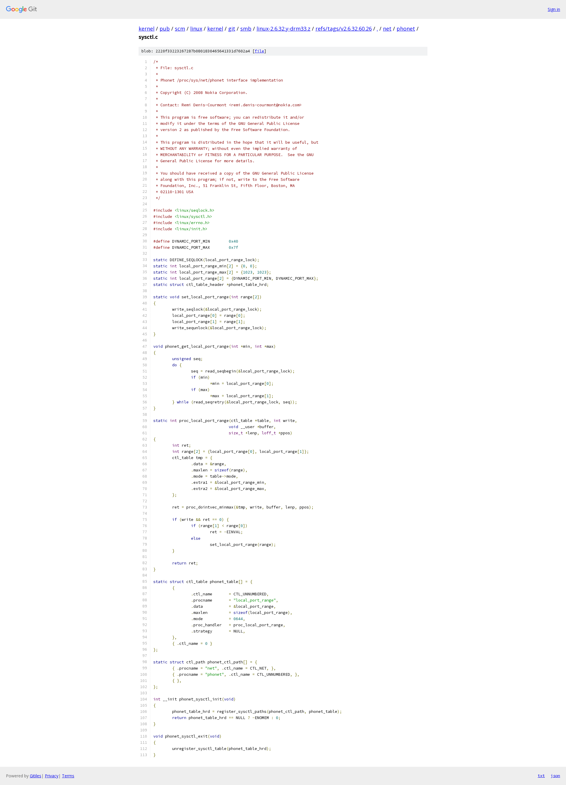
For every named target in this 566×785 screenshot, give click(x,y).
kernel (146, 28)
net (387, 28)
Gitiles (35, 776)
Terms (68, 776)
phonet (405, 28)
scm (180, 28)
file (259, 51)
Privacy (51, 776)
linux (196, 28)
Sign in (554, 9)
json (555, 775)
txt (541, 775)
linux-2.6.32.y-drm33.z (283, 28)
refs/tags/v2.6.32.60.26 (343, 28)
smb (245, 28)
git (231, 28)
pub (164, 28)
